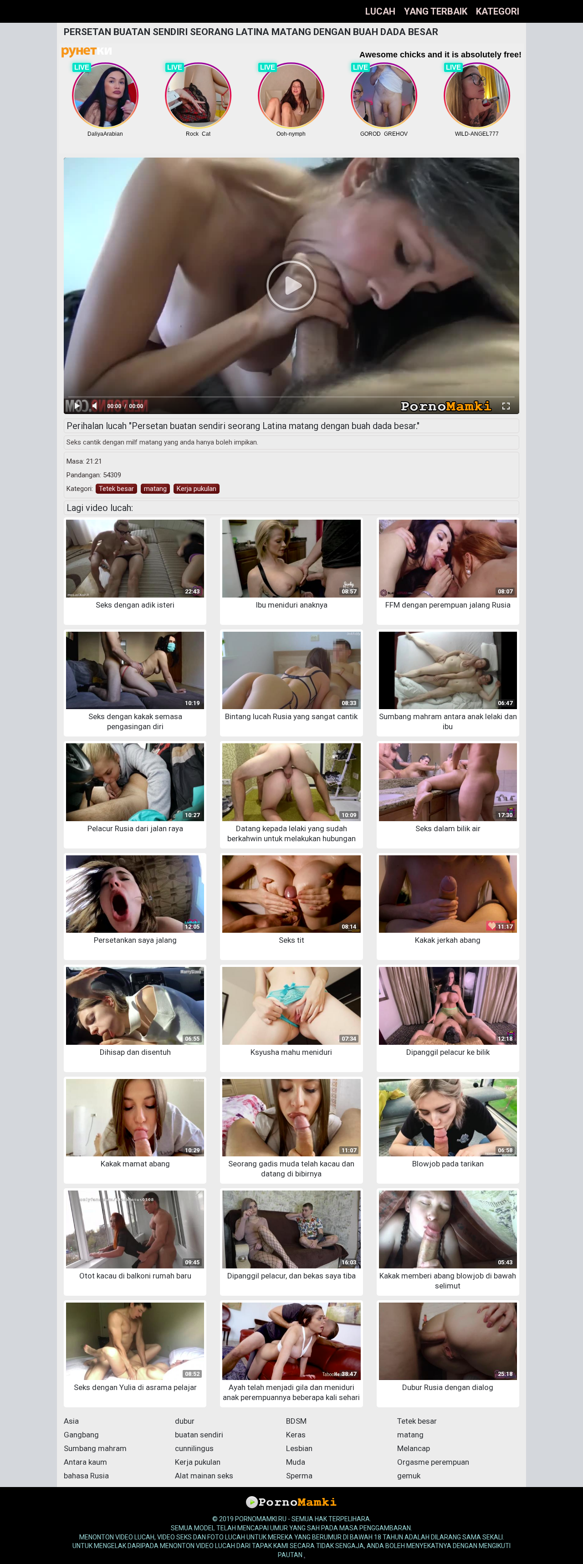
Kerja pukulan (196, 489)
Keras (296, 1434)
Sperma (299, 1475)
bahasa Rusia (86, 1475)
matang (155, 489)
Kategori (497, 11)
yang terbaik (435, 11)
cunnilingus (194, 1448)
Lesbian (299, 1448)
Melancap (413, 1448)
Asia (71, 1421)
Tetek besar (116, 489)
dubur (184, 1421)
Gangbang (81, 1434)
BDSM (296, 1421)
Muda (295, 1462)
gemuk (408, 1475)
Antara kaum (85, 1462)
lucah (380, 11)
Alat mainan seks (204, 1475)
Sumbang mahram (95, 1448)
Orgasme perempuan (433, 1462)
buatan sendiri (199, 1434)
